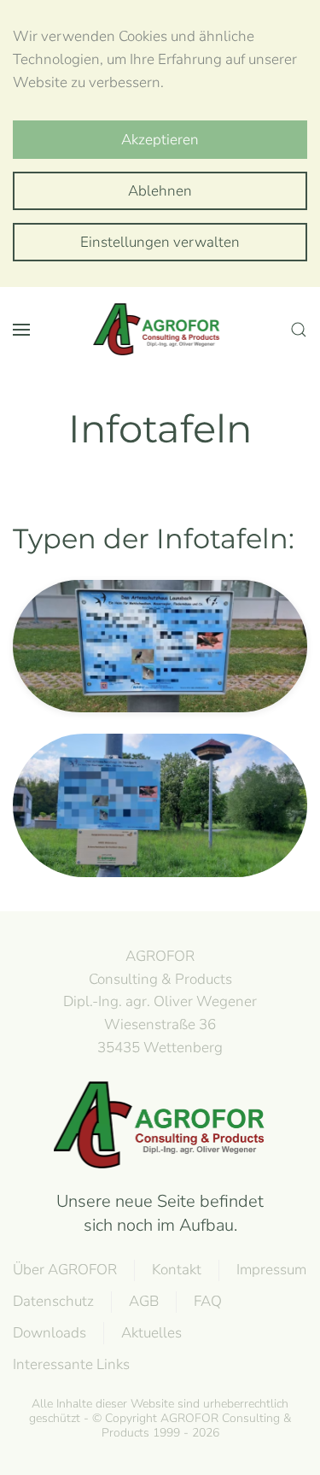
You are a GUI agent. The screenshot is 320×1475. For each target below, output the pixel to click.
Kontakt (176, 1269)
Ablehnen (160, 191)
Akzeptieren (160, 139)
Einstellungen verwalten (160, 242)
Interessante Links (71, 1364)
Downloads (49, 1333)
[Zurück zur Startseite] (160, 329)
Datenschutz (53, 1301)
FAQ (208, 1301)
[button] (21, 329)
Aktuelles (151, 1333)
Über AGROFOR (65, 1269)
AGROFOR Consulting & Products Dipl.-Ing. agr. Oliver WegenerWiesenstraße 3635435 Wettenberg (160, 1001)
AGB (144, 1301)
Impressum (271, 1269)
